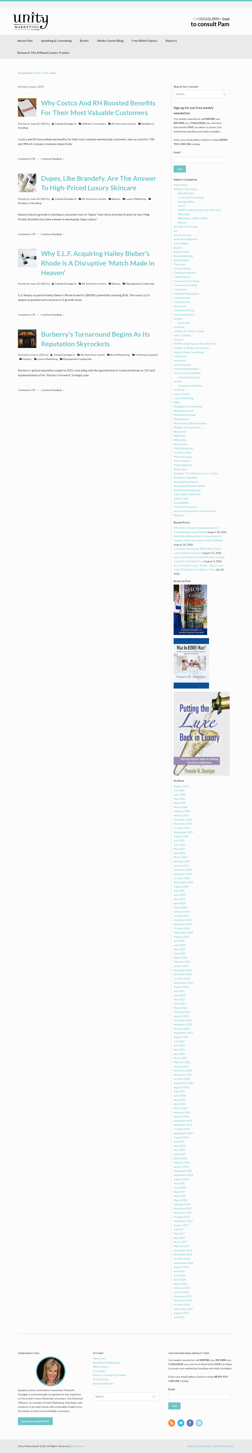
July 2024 (179, 890)
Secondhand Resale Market (189, 485)
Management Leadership (140, 283)
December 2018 (183, 1170)
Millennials (184, 214)
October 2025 (182, 827)
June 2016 (180, 1275)
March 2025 (180, 857)
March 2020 (180, 1108)
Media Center (101, 1379)
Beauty (116, 198)
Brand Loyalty (181, 251)
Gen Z (181, 205)
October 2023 (182, 928)
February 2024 (182, 911)
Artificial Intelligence (186, 239)
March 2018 (180, 1200)
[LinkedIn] (200, 1423)
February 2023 (182, 961)
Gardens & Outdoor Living (189, 331)
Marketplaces (181, 419)
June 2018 (180, 1187)
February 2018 (182, 1204)
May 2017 (179, 1233)
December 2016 (183, 1250)
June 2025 (180, 844)
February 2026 (182, 811)
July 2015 (179, 1317)
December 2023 (183, 919)
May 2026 (179, 798)
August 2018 (181, 1179)
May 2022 (179, 999)
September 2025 (183, 832)
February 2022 (182, 1011)
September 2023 (183, 932)
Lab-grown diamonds (190, 385)
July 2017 (179, 1229)
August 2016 (181, 1266)
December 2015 (183, 1296)
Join (179, 168)
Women (182, 222)
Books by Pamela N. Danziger (109, 1375)
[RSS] (172, 1423)
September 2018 (183, 1175)
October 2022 (182, 978)
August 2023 (181, 936)
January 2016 (181, 1292)
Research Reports (103, 1383)
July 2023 (179, 940)
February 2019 (182, 1162)
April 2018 (179, 1195)
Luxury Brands (182, 393)
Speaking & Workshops (106, 1362)
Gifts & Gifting (182, 335)
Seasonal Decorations (186, 481)
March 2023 (180, 957)
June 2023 (180, 945)
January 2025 (181, 865)
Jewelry (178, 381)
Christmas (179, 264)
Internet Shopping (188, 377)
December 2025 (183, 819)
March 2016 (180, 1283)
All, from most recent (123, 123)
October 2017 (182, 1216)
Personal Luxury (183, 456)
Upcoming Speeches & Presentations (195, 511)
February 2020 (182, 1112)
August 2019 (181, 1137)
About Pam (25, 40)
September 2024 (183, 882)
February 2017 (182, 1246)
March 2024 (180, 907)
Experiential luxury (184, 314)
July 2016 (179, 1271)
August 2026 (181, 786)
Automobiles (181, 243)
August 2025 (181, 836)
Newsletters (181, 444)
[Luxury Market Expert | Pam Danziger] (30, 21)
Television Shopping (185, 506)
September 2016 (183, 1262)
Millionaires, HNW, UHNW (192, 218)
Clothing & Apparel (146, 354)
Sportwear (184, 322)
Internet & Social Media (187, 373)
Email (225, 18)
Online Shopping (183, 448)
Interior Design (182, 364)
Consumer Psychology (191, 197)
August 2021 (181, 1037)
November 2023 (183, 924)
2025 (45, 72)
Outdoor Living (182, 452)
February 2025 (182, 861)
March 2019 (180, 1158)
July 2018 (179, 1183)
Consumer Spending (185, 285)
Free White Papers (144, 40)
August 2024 (181, 886)
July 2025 (179, 840)
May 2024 (179, 899)
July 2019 (179, 1141)
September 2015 (183, 1308)
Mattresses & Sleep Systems (190, 423)
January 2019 (181, 1166)
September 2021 (183, 1032)
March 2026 (180, 807)
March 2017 (180, 1241)
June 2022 (180, 995)
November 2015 (183, 1300)
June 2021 (180, 1045)
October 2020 (182, 1078)
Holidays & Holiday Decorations (192, 347)
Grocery (178, 339)
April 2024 (179, 903)
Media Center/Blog (110, 40)
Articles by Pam (182, 235)
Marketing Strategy (185, 414)
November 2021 (183, 1024)
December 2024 (183, 869)
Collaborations (182, 276)
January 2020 (181, 1116)
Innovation (180, 360)
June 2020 (180, 1095)
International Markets (186, 368)
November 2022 (183, 974)
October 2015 (182, 1304)
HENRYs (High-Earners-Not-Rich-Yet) (199, 209)
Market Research (183, 410)
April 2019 (179, 1154)
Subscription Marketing (187, 494)
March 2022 (180, 1007)
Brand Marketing (120, 354)
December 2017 (183, 1208)
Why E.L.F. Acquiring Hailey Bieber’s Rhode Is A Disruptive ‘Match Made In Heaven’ (98, 263)
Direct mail (180, 306)
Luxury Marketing (136, 198)
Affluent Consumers (94, 123)
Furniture (179, 327)
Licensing (179, 389)
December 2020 (183, 1070)
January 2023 (181, 965)
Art (175, 230)
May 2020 (179, 1099)
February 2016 (182, 1287)
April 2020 (179, 1103)
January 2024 (181, 915)
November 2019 (183, 1124)
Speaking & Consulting (56, 40)
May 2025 (179, 848)
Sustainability (181, 502)
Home (37, 72)
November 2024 (183, 873)
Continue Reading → (53, 158)
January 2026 (181, 815)
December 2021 (183, 1020)
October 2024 (182, 878)
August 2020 (181, 1087)
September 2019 (183, 1133)
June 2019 (180, 1145)
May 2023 (179, 949)
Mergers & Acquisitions (187, 427)
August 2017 (181, 1225)
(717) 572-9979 (209, 18)
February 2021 (182, 1062)
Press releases (182, 460)
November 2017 (183, 1212)
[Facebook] (191, 1423)
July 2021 (179, 1041)
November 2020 (183, 1074)
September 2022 (183, 982)
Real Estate (180, 469)
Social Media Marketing (187, 490)
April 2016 (179, 1279)
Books (84, 40)
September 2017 (183, 1220)
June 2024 (180, 894)
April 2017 (179, 1237)
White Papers (101, 1366)
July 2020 (179, 1091)
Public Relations (183, 465)
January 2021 (181, 1066)
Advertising (180, 184)
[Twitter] (181, 1423)
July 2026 (179, 790)
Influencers (180, 356)
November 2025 (183, 823)
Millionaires (180, 439)
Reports (171, 40)
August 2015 (181, 1312)
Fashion (27, 359)
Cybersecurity (182, 301)
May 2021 (179, 1049)
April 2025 (179, 853)
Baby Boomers (186, 193)
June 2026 (180, 794)
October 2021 (182, 1028)
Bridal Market (181, 260)
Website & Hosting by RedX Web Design (210, 1446)
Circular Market (182, 268)
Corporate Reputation (186, 293)
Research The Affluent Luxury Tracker (43, 52)
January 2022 (181, 1016)
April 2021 (179, 1053)
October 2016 (182, 1258)
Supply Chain (181, 498)
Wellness (179, 515)
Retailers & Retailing (185, 477)
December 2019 (183, 1120)
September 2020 (183, 1083)
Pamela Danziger (64, 123)
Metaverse (180, 431)
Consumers (180, 289)
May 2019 (179, 1149)
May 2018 (179, 1191)
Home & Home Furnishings (189, 352)
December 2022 (183, 970)
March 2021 (180, 1057)
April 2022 (179, 1003)
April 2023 (179, 953)
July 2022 (179, 991)
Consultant (99, 1370)
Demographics (186, 201)
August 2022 (181, 986)
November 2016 (183, 1254)
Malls (176, 402)
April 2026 (179, 802)
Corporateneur (182, 297)
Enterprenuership (184, 310)
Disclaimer (78, 1446)
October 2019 (182, 1129)
